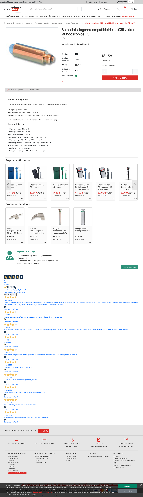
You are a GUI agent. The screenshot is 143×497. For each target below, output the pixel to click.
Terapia (107, 16)
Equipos (39, 16)
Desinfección (79, 16)
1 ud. (77, 70)
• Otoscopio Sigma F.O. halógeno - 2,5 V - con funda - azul (27, 137)
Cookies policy (38, 492)
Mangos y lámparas (71, 23)
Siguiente (13, 294)
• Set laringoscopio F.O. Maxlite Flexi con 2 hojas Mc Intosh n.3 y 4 (30, 143)
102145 (77, 54)
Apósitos (56, 16)
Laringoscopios (57, 23)
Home (7, 23)
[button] (133, 1)
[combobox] (129, 1)
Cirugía (47, 16)
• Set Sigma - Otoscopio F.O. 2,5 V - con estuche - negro (26, 151)
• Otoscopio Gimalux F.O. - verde (19, 134)
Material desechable (25, 16)
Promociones (128, 16)
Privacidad (48, 492)
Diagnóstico (9, 16)
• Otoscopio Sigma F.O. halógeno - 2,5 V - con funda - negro (28, 140)
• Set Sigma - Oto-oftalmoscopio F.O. (20, 148)
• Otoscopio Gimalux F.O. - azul (18, 129)
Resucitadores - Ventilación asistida (36, 23)
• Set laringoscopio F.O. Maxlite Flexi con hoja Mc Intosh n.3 (28, 145)
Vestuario (116, 16)
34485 (77, 59)
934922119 (123, 2)
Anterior (6, 294)
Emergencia (67, 16)
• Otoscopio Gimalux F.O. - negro (19, 132)
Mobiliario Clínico (94, 16)
